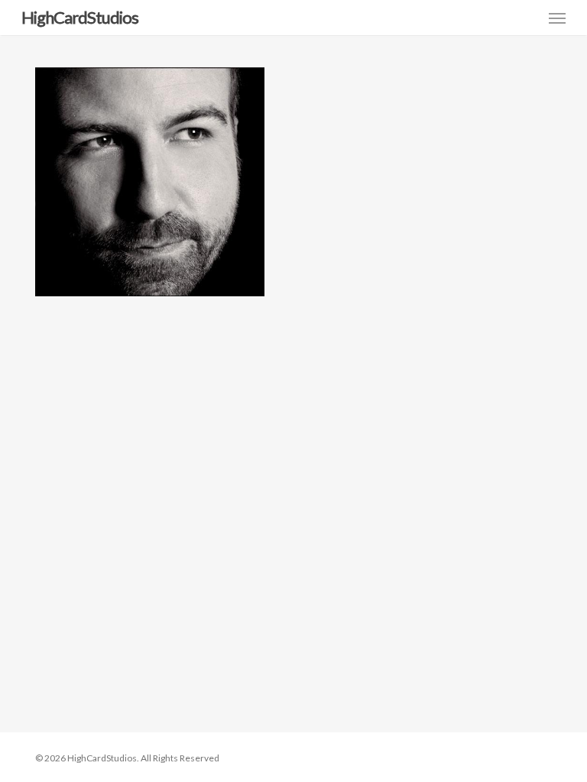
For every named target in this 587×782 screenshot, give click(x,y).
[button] (557, 17)
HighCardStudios (79, 17)
